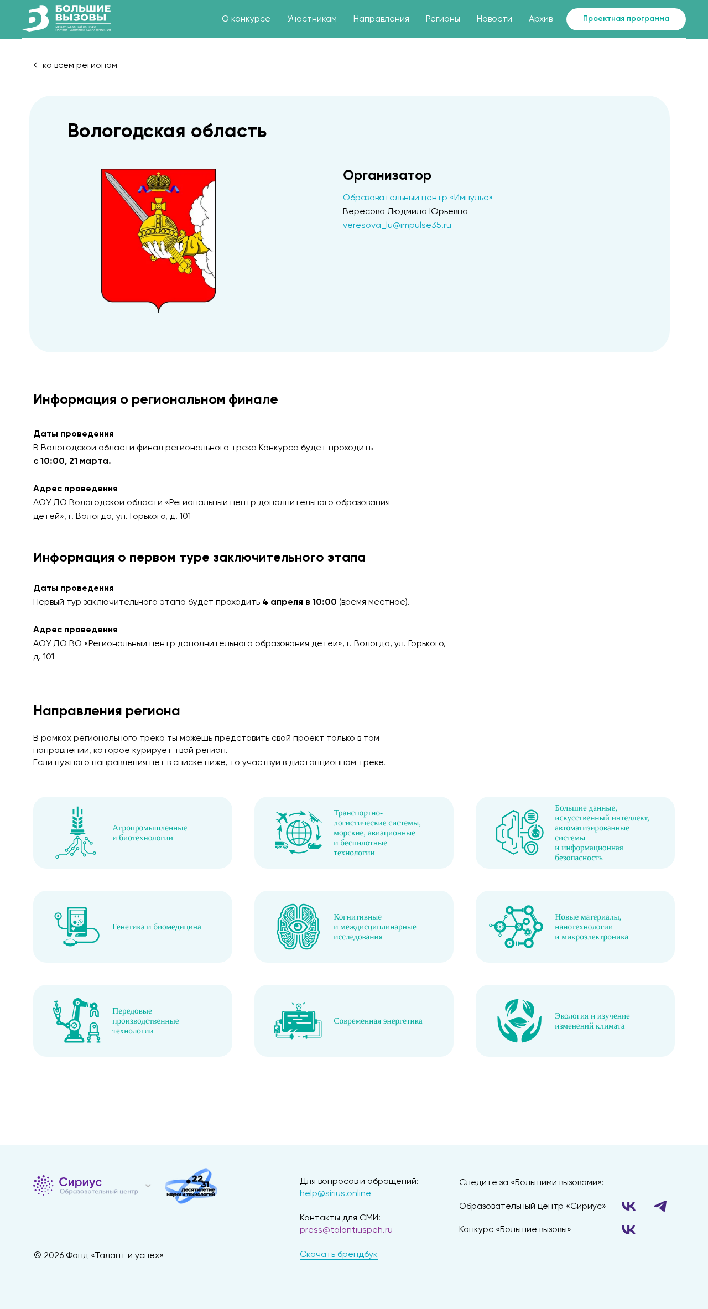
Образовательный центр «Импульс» (418, 198)
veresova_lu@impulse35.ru (397, 225)
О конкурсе (246, 19)
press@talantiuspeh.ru (346, 1230)
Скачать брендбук (339, 1254)
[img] (148, 1185)
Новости (494, 19)
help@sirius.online (335, 1193)
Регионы (443, 19)
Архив (541, 19)
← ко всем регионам (75, 65)
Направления (381, 19)
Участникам (312, 19)
